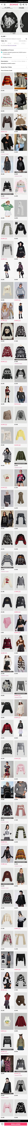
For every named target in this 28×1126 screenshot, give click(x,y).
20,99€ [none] (2, 300)
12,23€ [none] (2, 424)
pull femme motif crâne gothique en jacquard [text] (11, 38)
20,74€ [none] (16, 1073)
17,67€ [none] (16, 758)
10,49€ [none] (16, 131)
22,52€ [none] (2, 361)
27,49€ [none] (16, 341)
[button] (2, 4)
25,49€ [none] (16, 424)
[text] (14, 22)
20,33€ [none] (2, 1051)
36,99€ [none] (2, 111)
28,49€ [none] (16, 279)
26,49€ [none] (2, 383)
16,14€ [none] (16, 445)
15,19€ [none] (16, 300)
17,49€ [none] (16, 653)
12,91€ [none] (16, 320)
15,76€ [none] (16, 695)
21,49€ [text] (3, 36)
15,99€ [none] (2, 799)
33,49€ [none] (2, 90)
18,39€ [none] (16, 632)
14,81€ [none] (16, 969)
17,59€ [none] (2, 864)
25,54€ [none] (16, 717)
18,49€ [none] (2, 404)
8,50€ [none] (2, 1031)
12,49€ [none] (2, 673)
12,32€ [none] (2, 238)
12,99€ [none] (16, 90)
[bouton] (2, 1124)
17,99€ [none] (16, 990)
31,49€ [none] (2, 908)
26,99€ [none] (2, 695)
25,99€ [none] (2, 445)
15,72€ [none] (2, 990)
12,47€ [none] (2, 487)
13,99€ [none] (16, 528)
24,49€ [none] (16, 152)
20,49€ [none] (2, 218)
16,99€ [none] (16, 218)
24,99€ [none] (16, 174)
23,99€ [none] (2, 279)
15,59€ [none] (2, 842)
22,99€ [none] (16, 259)
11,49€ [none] (16, 949)
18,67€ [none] (2, 131)
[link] (14, 1)
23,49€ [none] (16, 549)
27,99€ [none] (2, 152)
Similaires (15, 1124)
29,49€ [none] (16, 738)
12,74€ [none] (2, 320)
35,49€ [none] (2, 174)
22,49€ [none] (16, 383)
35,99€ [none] (2, 341)
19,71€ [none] (16, 404)
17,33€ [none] (16, 591)
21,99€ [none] (2, 738)
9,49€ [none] (2, 632)
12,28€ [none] (2, 259)
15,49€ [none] (16, 111)
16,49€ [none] (16, 508)
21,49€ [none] (2, 196)
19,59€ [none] (16, 612)
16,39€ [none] (2, 653)
